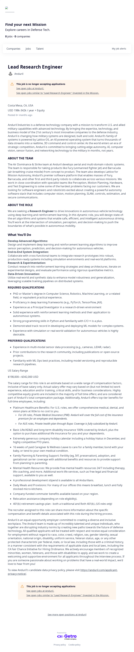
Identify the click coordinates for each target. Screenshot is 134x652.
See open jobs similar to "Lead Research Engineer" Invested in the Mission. (57, 93)
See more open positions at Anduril (67, 614)
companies (13, 48)
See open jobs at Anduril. (30, 88)
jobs (28, 48)
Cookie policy (74, 644)
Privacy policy (60, 644)
